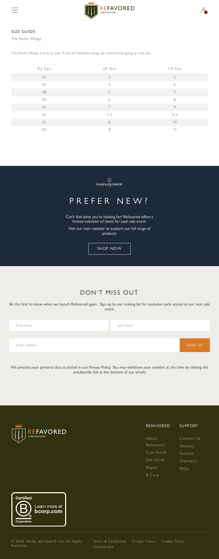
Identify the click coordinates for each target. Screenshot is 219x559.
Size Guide (155, 459)
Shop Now (109, 248)
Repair (151, 467)
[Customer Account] (204, 10)
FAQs (184, 468)
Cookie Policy (172, 541)
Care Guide (156, 452)
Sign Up (194, 345)
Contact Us (190, 438)
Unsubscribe (103, 546)
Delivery (187, 446)
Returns (187, 453)
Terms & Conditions (109, 541)
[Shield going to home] (109, 10)
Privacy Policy (99, 367)
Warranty (188, 461)
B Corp (152, 474)
